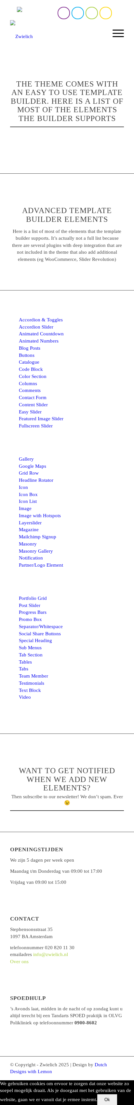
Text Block (30, 690)
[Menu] (115, 33)
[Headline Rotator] (14, 480)
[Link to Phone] (92, 13)
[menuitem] (100, 33)
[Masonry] (14, 544)
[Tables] (14, 662)
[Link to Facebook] (64, 13)
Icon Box (28, 494)
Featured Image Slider (41, 418)
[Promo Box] (14, 619)
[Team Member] (14, 676)
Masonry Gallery (36, 551)
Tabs (23, 668)
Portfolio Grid (33, 598)
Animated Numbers (39, 341)
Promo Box (30, 619)
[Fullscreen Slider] (14, 426)
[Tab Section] (14, 655)
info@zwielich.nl (50, 954)
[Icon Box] (14, 494)
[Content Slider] (14, 405)
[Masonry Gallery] (14, 551)
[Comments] (14, 390)
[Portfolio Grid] (14, 598)
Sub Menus (30, 647)
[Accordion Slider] (14, 327)
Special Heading (35, 640)
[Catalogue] (14, 362)
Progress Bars (33, 612)
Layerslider (30, 522)
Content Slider (33, 404)
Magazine (29, 529)
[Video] (14, 697)
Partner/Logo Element (41, 565)
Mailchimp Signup (37, 536)
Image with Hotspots (40, 515)
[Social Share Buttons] (14, 634)
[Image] (14, 508)
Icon (23, 487)
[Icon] (14, 487)
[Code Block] (14, 369)
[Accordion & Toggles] (14, 320)
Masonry (28, 543)
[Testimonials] (14, 683)
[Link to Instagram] (78, 13)
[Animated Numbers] (14, 341)
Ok (107, 1099)
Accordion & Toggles (41, 319)
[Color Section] (14, 376)
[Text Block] (14, 690)
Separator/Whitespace (41, 626)
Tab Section (31, 654)
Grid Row (29, 473)
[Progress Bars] (14, 612)
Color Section (33, 376)
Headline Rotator (36, 480)
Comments (30, 390)
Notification (31, 557)
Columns (28, 383)
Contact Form (33, 397)
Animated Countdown (41, 333)
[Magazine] (14, 529)
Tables (25, 662)
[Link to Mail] (106, 13)
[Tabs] (14, 669)
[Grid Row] (14, 473)
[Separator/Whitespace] (14, 626)
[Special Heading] (14, 640)
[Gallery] (14, 459)
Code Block (31, 369)
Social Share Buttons (40, 633)
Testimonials (31, 683)
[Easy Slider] (14, 412)
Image (25, 508)
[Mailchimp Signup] (14, 537)
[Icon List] (14, 501)
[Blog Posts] (14, 348)
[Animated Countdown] (14, 334)
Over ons (19, 961)
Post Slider (29, 605)
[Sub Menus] (14, 648)
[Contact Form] (14, 397)
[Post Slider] (14, 605)
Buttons (26, 355)
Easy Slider (30, 411)
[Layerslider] (14, 523)
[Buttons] (14, 355)
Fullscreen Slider (36, 425)
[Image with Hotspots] (14, 515)
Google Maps (32, 466)
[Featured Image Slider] (14, 419)
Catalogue (29, 362)
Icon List (28, 501)
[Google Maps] (14, 466)
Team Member (33, 676)
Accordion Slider (36, 327)
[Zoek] (100, 33)
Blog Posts (29, 348)
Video (25, 697)
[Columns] (14, 383)
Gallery (26, 459)
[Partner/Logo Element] (14, 565)
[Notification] (14, 558)
